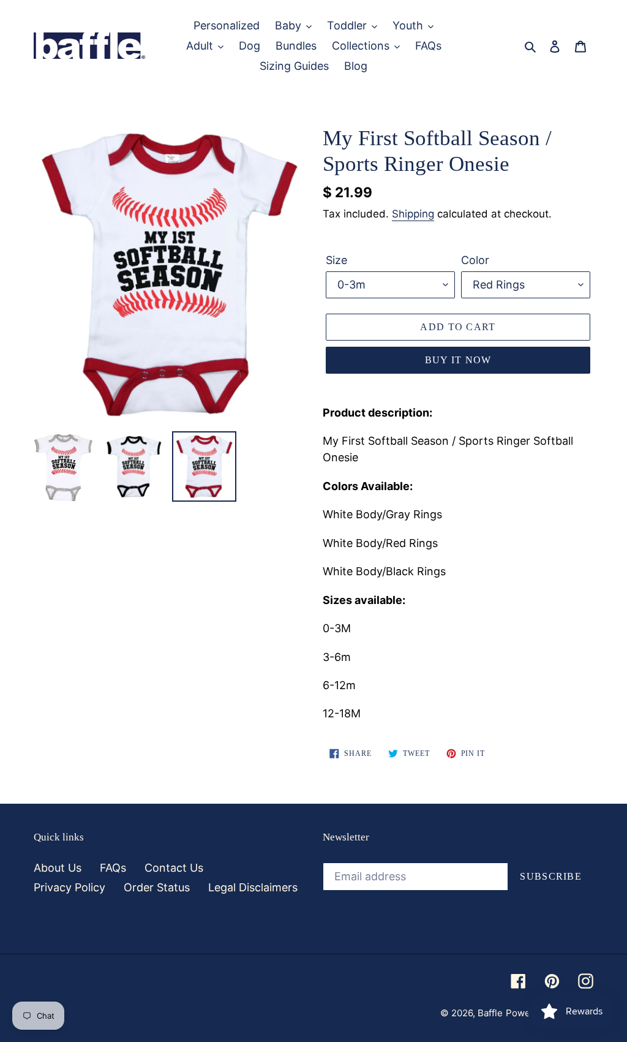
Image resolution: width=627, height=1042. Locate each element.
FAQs (113, 867)
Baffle (490, 1013)
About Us (57, 867)
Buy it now (458, 360)
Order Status (157, 887)
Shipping (413, 214)
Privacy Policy (69, 887)
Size (336, 260)
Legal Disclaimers (253, 887)
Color (475, 260)
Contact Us (174, 867)
